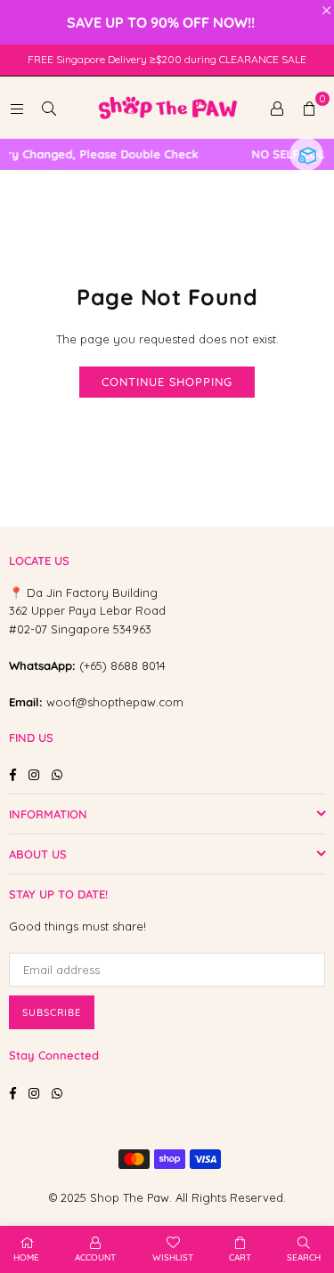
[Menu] (17, 108)
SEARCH (304, 1257)
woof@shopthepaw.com (114, 702)
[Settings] (277, 108)
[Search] (49, 108)
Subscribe (51, 1012)
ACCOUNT (95, 1257)
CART (240, 1257)
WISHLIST (172, 1257)
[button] (309, 108)
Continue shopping (167, 382)
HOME (26, 1257)
